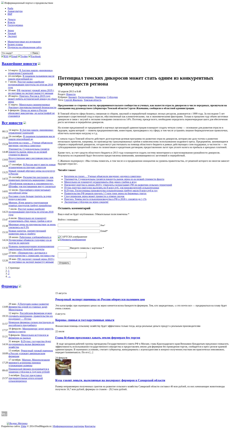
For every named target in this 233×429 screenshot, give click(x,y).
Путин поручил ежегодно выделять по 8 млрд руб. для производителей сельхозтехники (111, 187)
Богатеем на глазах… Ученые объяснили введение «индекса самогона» (102, 176)
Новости (71, 94)
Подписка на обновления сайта (25, 47)
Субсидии (112, 97)
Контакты (90, 426)
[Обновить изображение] (72, 239)
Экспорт (12, 36)
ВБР (10, 14)
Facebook (36, 56)
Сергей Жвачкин (73, 100)
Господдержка (15, 25)
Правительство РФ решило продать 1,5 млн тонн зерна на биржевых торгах (105, 193)
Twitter (24, 56)
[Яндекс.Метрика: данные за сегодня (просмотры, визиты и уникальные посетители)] (17, 423)
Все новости (12, 123)
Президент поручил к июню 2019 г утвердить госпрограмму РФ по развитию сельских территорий (118, 184)
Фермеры (9, 286)
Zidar (23, 426)
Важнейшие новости (19, 64)
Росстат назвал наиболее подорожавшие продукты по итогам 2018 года (30, 84)
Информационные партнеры (68, 426)
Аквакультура (15, 11)
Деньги (12, 19)
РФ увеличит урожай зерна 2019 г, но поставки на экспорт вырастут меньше (31, 92)
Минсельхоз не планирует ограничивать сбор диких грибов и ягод (100, 182)
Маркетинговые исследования (24, 41)
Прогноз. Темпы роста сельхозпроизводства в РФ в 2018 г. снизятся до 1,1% (105, 199)
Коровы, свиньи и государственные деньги (84, 320)
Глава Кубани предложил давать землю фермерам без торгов (97, 337)
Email (14, 56)
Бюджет (72, 97)
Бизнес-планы (15, 44)
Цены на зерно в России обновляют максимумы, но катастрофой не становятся (31, 113)
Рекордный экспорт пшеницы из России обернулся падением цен (100, 299)
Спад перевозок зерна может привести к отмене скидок (94, 196)
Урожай (12, 33)
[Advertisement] (78, 401)
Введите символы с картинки (86, 248)
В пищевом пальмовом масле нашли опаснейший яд (31, 77)
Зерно (11, 30)
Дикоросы (100, 97)
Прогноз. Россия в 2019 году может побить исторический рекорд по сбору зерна (32, 99)
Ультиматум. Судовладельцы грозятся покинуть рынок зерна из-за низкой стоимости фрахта (114, 179)
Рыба (10, 8)
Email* (104, 231)
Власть (11, 22)
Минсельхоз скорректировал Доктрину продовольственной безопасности (32, 106)
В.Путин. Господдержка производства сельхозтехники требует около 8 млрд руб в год (110, 190)
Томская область (92, 100)
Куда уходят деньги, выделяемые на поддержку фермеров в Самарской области (110, 380)
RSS (6, 56)
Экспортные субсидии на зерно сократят (86, 202)
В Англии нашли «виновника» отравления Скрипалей (30, 72)
